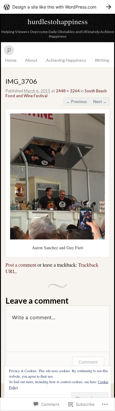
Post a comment (21, 264)
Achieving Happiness (66, 60)
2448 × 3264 (68, 90)
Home (11, 60)
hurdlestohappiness (58, 21)
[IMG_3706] (57, 238)
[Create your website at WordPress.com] (57, 7)
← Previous (76, 101)
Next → (100, 101)
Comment (88, 362)
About (31, 60)
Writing (102, 60)
